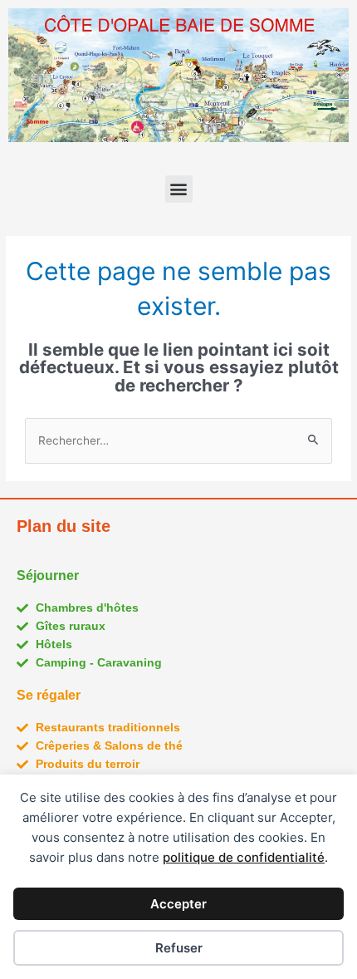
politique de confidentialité (244, 857)
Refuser (179, 948)
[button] (179, 189)
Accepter (178, 904)
